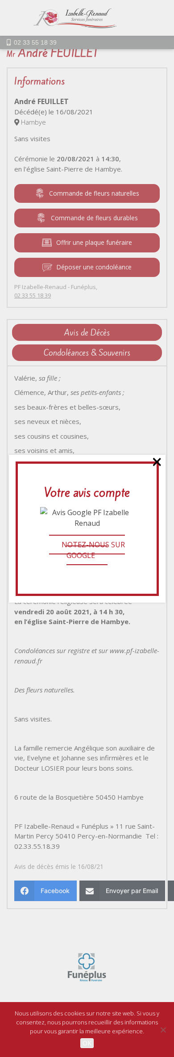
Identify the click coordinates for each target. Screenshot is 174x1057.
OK (87, 1043)
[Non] (162, 1029)
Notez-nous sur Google (93, 550)
